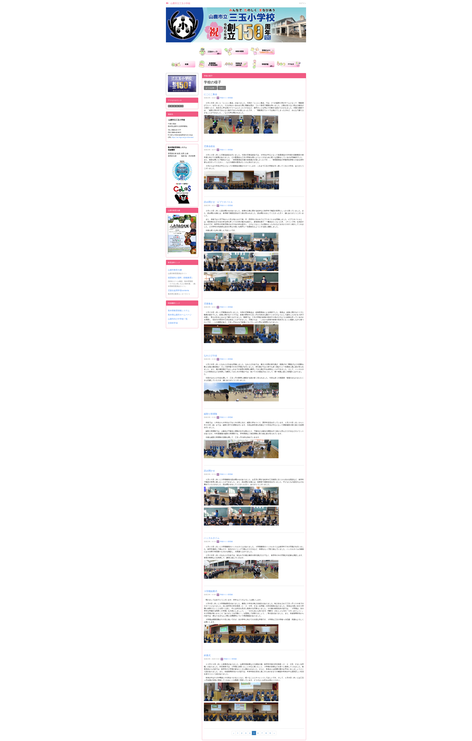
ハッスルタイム (211, 537)
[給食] (183, 64)
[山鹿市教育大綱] (182, 234)
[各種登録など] (209, 64)
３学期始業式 (210, 591)
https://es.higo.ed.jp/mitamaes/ (183, 137)
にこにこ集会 (210, 94)
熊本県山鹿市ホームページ (180, 314)
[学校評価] (262, 64)
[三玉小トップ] (209, 51)
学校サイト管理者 (226, 98)
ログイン (302, 3)
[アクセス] (288, 64)
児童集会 (208, 303)
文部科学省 (173, 322)
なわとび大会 (210, 355)
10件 (221, 88)
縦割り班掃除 (210, 413)
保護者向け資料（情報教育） (180, 277)
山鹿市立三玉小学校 (180, 3)
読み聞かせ (209, 470)
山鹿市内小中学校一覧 (178, 318)
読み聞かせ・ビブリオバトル (218, 201)
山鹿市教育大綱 (175, 269)
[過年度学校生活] (236, 64)
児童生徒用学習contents (178, 290)
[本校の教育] (236, 51)
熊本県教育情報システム (179, 310)
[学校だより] (262, 51)
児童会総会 (209, 146)
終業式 (207, 655)
